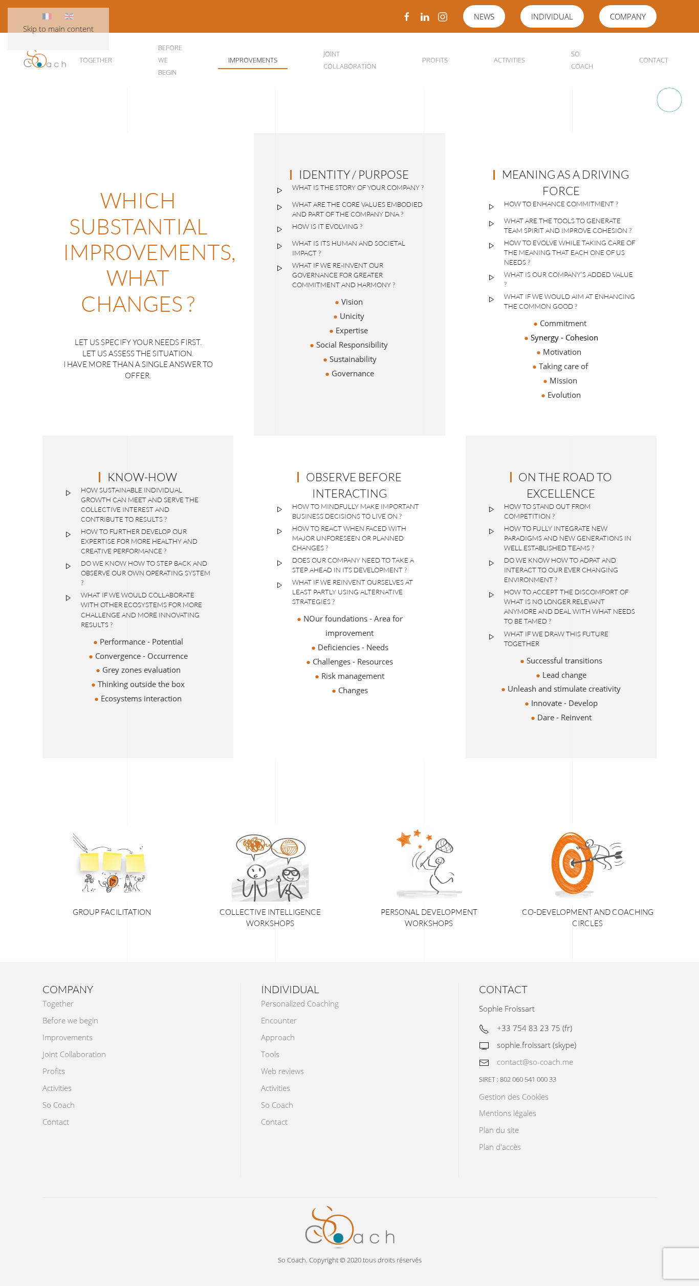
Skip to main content (58, 29)
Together (95, 60)
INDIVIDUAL (552, 16)
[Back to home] (44, 60)
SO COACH (582, 60)
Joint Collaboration (349, 60)
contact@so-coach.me (535, 1062)
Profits (435, 60)
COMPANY (628, 16)
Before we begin (170, 60)
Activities (509, 60)
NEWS (484, 16)
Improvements (252, 60)
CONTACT (653, 60)
